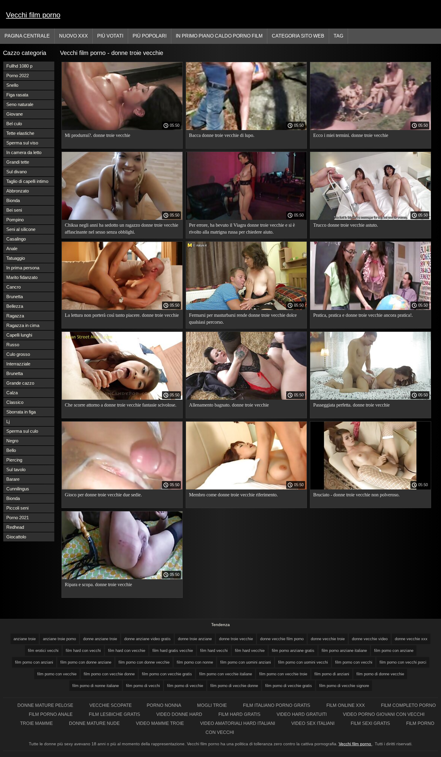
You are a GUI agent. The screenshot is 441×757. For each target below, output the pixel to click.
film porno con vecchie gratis (167, 674)
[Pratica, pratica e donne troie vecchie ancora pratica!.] (370, 308)
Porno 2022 (17, 75)
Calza (12, 392)
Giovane (14, 114)
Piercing (14, 459)
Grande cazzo (20, 383)
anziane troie (25, 639)
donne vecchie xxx (411, 639)
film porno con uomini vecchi (303, 662)
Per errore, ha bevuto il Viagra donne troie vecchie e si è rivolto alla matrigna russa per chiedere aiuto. (242, 229)
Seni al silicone (20, 229)
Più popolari (149, 35)
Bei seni (14, 210)
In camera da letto (23, 152)
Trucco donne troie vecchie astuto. (345, 225)
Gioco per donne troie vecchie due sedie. (103, 494)
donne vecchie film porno (282, 639)
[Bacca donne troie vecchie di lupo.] (246, 128)
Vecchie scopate (110, 705)
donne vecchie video (370, 639)
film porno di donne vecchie (380, 674)
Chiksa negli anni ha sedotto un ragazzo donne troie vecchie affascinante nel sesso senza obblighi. (121, 229)
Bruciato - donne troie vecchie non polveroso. (356, 494)
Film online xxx (346, 705)
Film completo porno (408, 705)
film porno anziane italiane (344, 650)
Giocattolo (16, 536)
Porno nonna (164, 705)
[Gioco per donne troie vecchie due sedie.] (122, 488)
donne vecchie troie (328, 639)
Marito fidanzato (22, 277)
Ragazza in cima (22, 325)
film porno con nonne (195, 662)
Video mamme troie (160, 723)
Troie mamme (37, 723)
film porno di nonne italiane (95, 685)
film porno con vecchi (353, 662)
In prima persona (22, 267)
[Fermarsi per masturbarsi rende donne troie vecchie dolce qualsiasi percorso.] (246, 308)
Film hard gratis (240, 714)
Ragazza (15, 315)
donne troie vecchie (236, 639)
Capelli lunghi (19, 335)
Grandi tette (17, 162)
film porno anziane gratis (293, 650)
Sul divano (16, 171)
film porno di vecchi (143, 685)
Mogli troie (212, 705)
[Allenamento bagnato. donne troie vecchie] (246, 398)
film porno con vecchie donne (109, 674)
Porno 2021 (17, 517)
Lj (8, 421)
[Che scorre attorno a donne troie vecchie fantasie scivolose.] (122, 398)
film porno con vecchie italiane (225, 674)
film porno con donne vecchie (144, 662)
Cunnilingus (17, 488)
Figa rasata (17, 94)
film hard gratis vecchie (172, 650)
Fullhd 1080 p (19, 65)
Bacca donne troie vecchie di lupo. (221, 135)
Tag (338, 35)
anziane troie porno (59, 639)
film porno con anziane (393, 650)
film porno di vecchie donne (234, 685)
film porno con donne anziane (85, 662)
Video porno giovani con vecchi (383, 714)
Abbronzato (17, 190)
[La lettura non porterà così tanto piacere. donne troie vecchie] (122, 308)
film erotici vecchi (43, 650)
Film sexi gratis (371, 723)
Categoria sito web (298, 35)
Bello (11, 450)
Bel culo (14, 123)
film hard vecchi (214, 650)
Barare (13, 479)
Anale (11, 248)
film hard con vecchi (83, 650)
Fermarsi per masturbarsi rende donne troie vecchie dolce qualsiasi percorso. (243, 319)
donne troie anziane (195, 639)
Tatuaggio (15, 258)
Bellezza (14, 306)
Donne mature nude (95, 723)
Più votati (110, 35)
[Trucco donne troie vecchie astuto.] (370, 218)
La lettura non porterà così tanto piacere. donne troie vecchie (122, 315)
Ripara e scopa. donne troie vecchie (98, 584)
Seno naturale (19, 104)
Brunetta (14, 296)
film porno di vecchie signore (344, 685)
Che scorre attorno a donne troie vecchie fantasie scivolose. (120, 404)
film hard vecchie (250, 650)
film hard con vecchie (126, 650)
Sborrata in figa (21, 411)
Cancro (13, 286)
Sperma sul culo (22, 431)
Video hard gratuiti (302, 714)
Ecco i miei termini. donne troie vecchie (350, 135)
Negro (12, 440)
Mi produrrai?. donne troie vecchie (97, 135)
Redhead (15, 527)
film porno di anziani (331, 674)
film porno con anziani (34, 662)
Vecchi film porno (33, 15)
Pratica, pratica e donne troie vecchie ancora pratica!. (363, 315)
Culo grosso (18, 354)
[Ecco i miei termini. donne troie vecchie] (370, 128)
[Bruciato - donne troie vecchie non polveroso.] (370, 488)
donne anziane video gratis (147, 639)
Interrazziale (18, 363)
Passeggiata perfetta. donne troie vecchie (351, 404)
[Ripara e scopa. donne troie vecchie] (122, 577)
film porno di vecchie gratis (288, 685)
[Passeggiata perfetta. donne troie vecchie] (370, 398)
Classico (14, 402)
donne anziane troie (100, 639)
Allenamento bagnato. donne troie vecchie (229, 404)
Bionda (13, 200)
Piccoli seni (17, 507)
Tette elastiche (20, 133)
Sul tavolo (16, 469)
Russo (12, 344)
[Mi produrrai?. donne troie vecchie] (122, 128)
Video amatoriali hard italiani (238, 723)
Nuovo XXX (73, 35)
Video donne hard (179, 714)
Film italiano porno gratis (277, 705)
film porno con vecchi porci (403, 662)
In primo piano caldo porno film (219, 35)
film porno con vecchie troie (283, 674)
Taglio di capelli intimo (27, 181)
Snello (12, 85)
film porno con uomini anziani (245, 662)
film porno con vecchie (56, 674)
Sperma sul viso (22, 142)
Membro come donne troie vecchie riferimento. (233, 494)
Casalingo (16, 238)
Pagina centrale (27, 35)
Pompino (15, 219)
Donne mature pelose (45, 705)
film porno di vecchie (185, 685)
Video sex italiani (313, 723)
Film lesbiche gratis (115, 714)
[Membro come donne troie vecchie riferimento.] (246, 488)
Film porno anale (51, 714)
